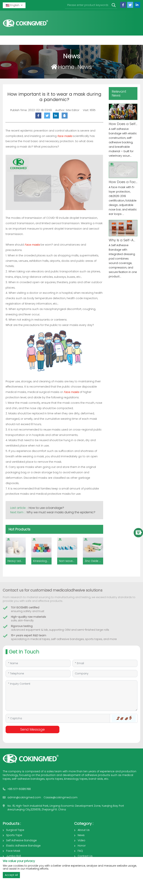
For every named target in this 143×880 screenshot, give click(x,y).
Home (66, 67)
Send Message (32, 729)
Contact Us (85, 856)
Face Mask (13, 851)
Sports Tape (14, 835)
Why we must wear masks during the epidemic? (60, 512)
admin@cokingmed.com (24, 797)
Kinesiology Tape (44, 561)
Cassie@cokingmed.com (60, 797)
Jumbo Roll (13, 856)
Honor (82, 845)
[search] (113, 5)
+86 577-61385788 (19, 789)
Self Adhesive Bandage (21, 840)
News (84, 67)
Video (81, 840)
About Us (84, 830)
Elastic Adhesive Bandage (23, 845)
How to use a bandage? (46, 508)
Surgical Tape (15, 830)
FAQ (80, 851)
